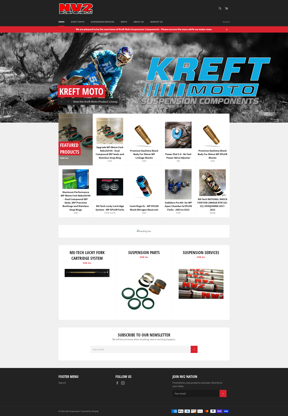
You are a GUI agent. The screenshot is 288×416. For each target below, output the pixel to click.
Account (226, 22)
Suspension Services (102, 21)
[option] (144, 78)
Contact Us (156, 21)
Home (61, 21)
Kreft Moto (77, 21)
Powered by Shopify (90, 411)
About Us (139, 21)
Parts (124, 21)
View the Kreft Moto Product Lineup (95, 101)
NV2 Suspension (73, 411)
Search (62, 382)
